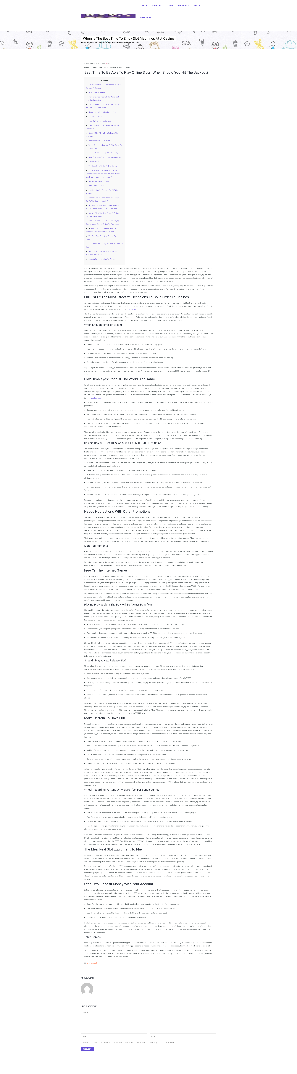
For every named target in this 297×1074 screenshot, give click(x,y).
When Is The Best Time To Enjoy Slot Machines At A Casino (119, 42)
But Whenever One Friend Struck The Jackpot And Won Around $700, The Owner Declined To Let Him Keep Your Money (102, 173)
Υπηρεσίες (156, 6)
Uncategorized (92, 42)
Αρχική (143, 6)
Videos (197, 6)
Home (83, 42)
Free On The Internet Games (100, 121)
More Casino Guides (96, 186)
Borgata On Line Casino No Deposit (102, 259)
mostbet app (96, 398)
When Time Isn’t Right (97, 92)
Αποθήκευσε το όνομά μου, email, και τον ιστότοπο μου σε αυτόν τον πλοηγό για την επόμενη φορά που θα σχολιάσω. (129, 1042)
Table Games (94, 162)
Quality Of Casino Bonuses (99, 181)
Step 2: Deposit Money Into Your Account (105, 157)
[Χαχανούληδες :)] (108, 16)
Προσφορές (183, 6)
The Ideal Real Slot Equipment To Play (103, 153)
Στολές (169, 6)
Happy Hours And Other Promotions (102, 112)
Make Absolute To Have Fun (99, 141)
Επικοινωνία (146, 17)
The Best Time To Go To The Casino (103, 166)
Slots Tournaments (96, 117)
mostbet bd (131, 309)
